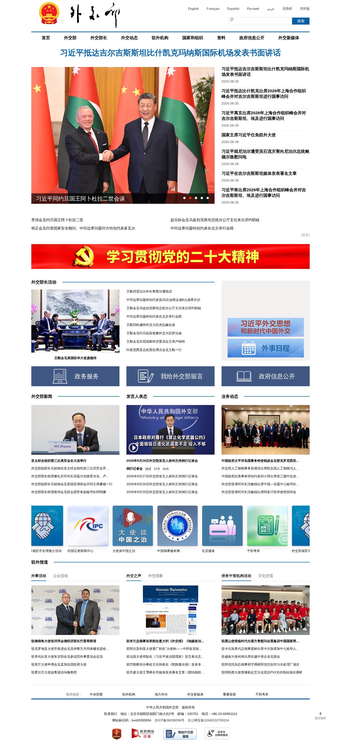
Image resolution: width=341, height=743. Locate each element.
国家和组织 (192, 37)
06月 (166, 469)
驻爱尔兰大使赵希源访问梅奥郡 (54, 672)
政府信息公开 (251, 37)
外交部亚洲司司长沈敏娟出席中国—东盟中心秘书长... (260, 484)
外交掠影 (155, 576)
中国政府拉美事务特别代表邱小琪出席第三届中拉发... (260, 476)
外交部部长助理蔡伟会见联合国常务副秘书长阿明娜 (68, 492)
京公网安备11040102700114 (208, 720)
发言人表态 (136, 396)
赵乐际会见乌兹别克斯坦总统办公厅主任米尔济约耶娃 (215, 220)
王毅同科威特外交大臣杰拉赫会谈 (150, 325)
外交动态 (129, 37)
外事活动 (38, 576)
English (193, 8)
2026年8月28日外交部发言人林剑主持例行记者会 (162, 460)
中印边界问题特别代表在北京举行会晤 (202, 228)
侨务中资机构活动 (236, 576)
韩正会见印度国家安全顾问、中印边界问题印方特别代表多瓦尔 (83, 228)
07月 (157, 469)
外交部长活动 (43, 282)
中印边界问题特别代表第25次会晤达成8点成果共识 (163, 300)
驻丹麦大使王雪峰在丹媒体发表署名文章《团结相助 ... (165, 672)
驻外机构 (160, 37)
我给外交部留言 (182, 376)
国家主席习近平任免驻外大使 (249, 135)
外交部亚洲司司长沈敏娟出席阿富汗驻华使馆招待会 (259, 492)
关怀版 (305, 8)
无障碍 (287, 8)
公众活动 (60, 576)
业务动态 (230, 396)
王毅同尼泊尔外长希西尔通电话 (149, 291)
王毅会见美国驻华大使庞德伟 (75, 358)
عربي (270, 8)
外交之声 (133, 576)
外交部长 (98, 37)
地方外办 (161, 694)
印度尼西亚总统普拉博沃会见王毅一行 (154, 350)
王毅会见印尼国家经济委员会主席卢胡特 (155, 341)
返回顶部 (320, 718)
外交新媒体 (288, 37)
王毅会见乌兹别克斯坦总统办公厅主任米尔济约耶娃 (163, 308)
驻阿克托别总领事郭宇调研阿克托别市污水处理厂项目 (260, 664)
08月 (148, 469)
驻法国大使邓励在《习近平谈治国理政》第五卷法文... (165, 656)
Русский (253, 8)
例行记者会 (134, 468)
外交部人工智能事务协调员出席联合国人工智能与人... (260, 468)
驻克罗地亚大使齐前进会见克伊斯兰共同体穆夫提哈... (70, 649)
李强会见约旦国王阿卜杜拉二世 (57, 220)
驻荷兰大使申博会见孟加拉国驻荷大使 (59, 664)
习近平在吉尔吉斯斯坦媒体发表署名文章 (259, 173)
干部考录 (261, 694)
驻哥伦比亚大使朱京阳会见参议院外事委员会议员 (67, 656)
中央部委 (96, 694)
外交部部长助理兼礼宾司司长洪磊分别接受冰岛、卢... (70, 476)
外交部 (70, 37)
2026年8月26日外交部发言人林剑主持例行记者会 (162, 484)
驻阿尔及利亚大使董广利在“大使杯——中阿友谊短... (164, 649)
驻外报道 (39, 562)
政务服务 (87, 376)
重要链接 (229, 694)
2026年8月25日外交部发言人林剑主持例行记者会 (162, 492)
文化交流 (265, 576)
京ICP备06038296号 (169, 720)
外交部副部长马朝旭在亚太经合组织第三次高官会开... (70, 468)
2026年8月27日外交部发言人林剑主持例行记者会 (162, 476)
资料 (221, 37)
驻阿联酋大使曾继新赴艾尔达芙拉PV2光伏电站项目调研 (262, 672)
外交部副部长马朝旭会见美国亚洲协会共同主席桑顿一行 (72, 484)
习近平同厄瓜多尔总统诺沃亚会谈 (77, 198)
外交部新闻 (41, 396)
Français (213, 8)
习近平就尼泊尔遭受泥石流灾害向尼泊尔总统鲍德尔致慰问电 (170, 55)
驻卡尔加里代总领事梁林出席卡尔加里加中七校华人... (260, 649)
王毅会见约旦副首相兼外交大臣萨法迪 (154, 333)
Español (233, 8)
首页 (46, 37)
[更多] (305, 235)
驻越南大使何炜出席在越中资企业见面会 (251, 656)
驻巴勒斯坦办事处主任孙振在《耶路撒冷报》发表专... (165, 664)
